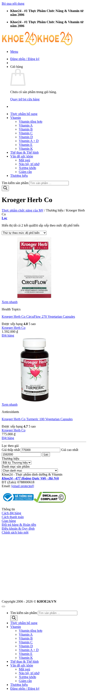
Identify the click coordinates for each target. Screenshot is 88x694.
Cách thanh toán (13, 517)
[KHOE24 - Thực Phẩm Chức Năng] (37, 44)
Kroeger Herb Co (13, 328)
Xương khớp (27, 168)
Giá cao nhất (69, 450)
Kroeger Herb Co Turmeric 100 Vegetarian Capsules (37, 419)
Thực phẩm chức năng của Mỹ (22, 210)
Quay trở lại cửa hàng (25, 99)
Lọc (46, 454)
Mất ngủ (24, 160)
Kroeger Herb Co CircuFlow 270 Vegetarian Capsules (38, 316)
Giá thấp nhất (11, 450)
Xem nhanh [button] (10, 302)
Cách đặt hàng (11, 513)
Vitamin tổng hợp (30, 121)
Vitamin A (26, 125)
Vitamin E (25, 145)
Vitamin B (26, 129)
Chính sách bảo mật (15, 532)
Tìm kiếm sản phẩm (15, 183)
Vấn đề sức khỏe (21, 156)
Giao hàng (9, 521)
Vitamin (15, 117)
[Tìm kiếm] (5, 188)
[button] (14, 51)
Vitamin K (26, 148)
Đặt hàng (8, 335)
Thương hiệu (19, 175)
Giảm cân (25, 172)
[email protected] (22, 486)
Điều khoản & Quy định (18, 528)
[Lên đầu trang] (3, 606)
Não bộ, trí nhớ (29, 164)
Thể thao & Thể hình (24, 152)
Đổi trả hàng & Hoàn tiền (19, 524)
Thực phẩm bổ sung (23, 114)
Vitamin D (26, 137)
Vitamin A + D (29, 141)
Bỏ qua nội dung (13, 3)
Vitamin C (26, 133)
